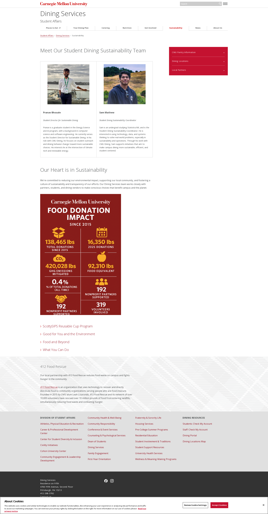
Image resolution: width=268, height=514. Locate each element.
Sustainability (175, 28)
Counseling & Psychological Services (106, 435)
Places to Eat (52, 28)
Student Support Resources (149, 447)
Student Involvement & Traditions (153, 441)
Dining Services (63, 13)
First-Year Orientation (99, 459)
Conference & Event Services (103, 429)
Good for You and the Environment (69, 334)
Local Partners (179, 70)
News (197, 28)
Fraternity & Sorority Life (148, 417)
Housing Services (144, 423)
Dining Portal (190, 435)
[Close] (263, 505)
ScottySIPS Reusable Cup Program (68, 326)
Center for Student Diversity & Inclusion (61, 439)
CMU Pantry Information (184, 52)
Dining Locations (180, 61)
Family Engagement (98, 453)
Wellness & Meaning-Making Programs (155, 459)
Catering (106, 28)
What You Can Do (56, 349)
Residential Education (146, 435)
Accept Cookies (219, 505)
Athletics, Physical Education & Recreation (62, 423)
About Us (217, 28)
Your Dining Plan (80, 28)
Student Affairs (51, 21)
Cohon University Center (53, 451)
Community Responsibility (101, 423)
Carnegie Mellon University (69, 4)
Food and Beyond (56, 342)
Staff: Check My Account (195, 429)
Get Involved (150, 28)
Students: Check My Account (197, 423)
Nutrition (127, 28)
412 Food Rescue (49, 387)
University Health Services (148, 453)
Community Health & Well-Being (104, 417)
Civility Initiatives (49, 445)
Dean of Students (97, 441)
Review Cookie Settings (195, 505)
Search (220, 4)
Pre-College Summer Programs (151, 429)
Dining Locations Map (194, 441)
